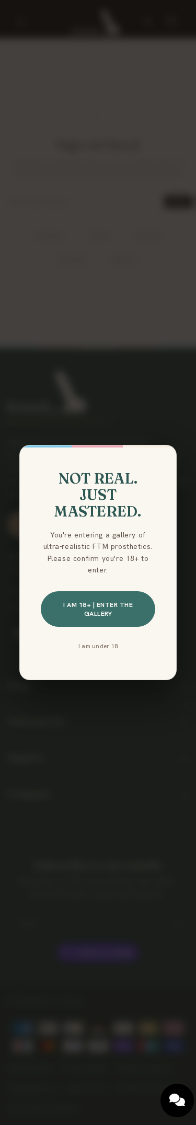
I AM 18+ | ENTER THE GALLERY (98, 609)
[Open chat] (177, 1100)
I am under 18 (98, 646)
